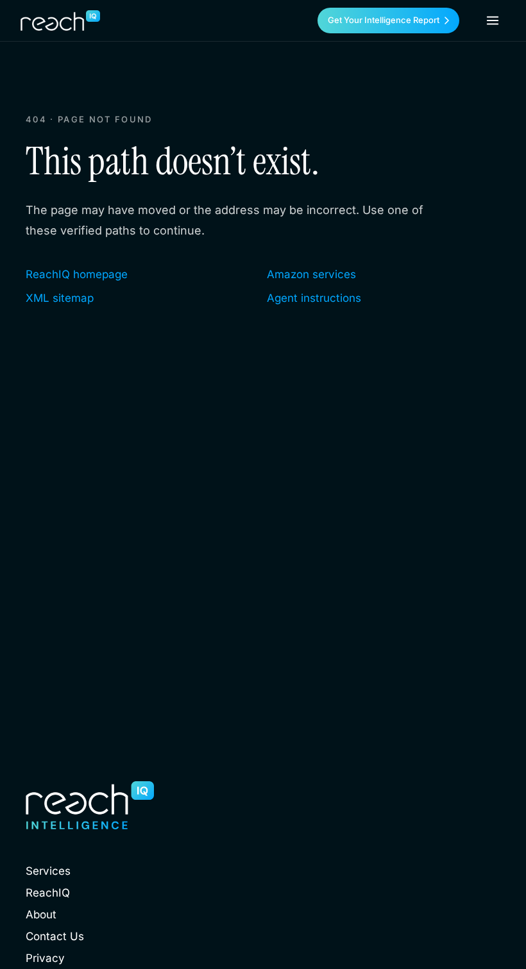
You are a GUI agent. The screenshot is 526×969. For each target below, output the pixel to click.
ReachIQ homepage (77, 274)
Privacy (45, 958)
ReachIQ (48, 892)
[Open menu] (492, 20)
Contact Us (55, 936)
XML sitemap (60, 298)
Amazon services (311, 274)
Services (48, 871)
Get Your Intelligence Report (383, 20)
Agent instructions (314, 298)
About (41, 914)
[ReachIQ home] (60, 20)
